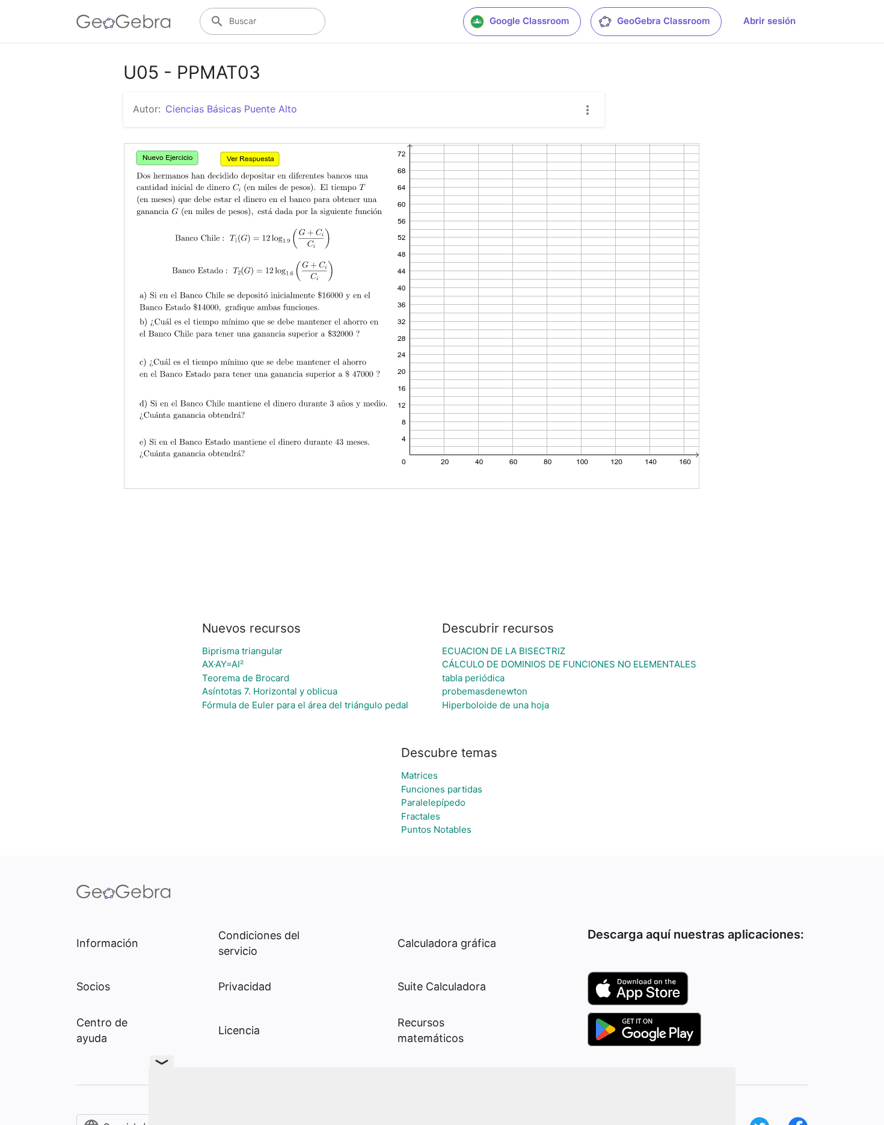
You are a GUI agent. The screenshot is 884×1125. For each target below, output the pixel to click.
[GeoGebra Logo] (123, 21)
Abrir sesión (769, 20)
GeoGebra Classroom (663, 20)
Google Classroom (529, 20)
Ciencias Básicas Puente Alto (231, 109)
